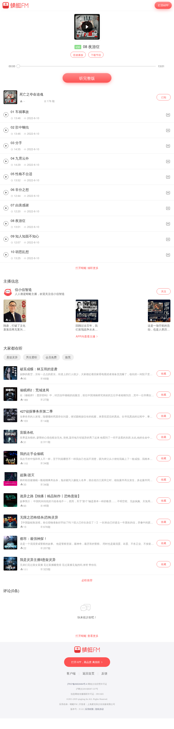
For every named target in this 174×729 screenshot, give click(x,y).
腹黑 (68, 357)
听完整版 (87, 77)
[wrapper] (87, 364)
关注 (163, 291)
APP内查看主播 (85, 336)
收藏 (163, 373)
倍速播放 (78, 55)
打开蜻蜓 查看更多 (87, 636)
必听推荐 (87, 580)
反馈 (104, 673)
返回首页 (88, 673)
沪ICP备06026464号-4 (77, 684)
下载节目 (96, 55)
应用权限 (89, 709)
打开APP (163, 5)
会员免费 (51, 357)
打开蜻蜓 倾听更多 (87, 268)
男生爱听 (31, 357)
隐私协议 (99, 709)
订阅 (163, 97)
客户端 (71, 673)
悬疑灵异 (12, 357)
